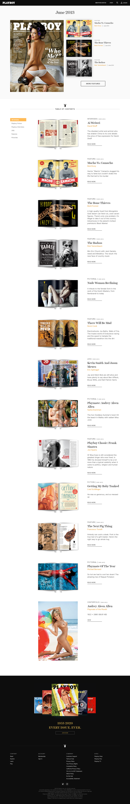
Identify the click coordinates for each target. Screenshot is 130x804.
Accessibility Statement (73, 778)
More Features (93, 84)
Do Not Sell (69, 776)
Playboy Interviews (17, 127)
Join (111, 3)
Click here (69, 789)
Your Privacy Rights (72, 763)
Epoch (52, 794)
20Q (14, 130)
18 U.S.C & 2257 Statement (74, 771)
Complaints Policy (71, 766)
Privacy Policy (70, 761)
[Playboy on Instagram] (67, 784)
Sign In (40, 759)
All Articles (15, 120)
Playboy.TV (97, 761)
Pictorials (14, 137)
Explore (12, 759)
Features (14, 134)
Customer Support (71, 756)
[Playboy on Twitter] (62, 784)
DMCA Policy (70, 773)
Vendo (74, 794)
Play (11, 763)
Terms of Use (70, 759)
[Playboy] (9, 3)
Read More (94, 144)
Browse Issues (100, 3)
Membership (41, 756)
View (89, 620)
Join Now (65, 733)
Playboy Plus (98, 759)
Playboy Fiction (16, 123)
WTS (49, 794)
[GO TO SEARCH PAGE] (117, 3)
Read (11, 756)
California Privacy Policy (73, 768)
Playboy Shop (98, 756)
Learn (11, 761)
